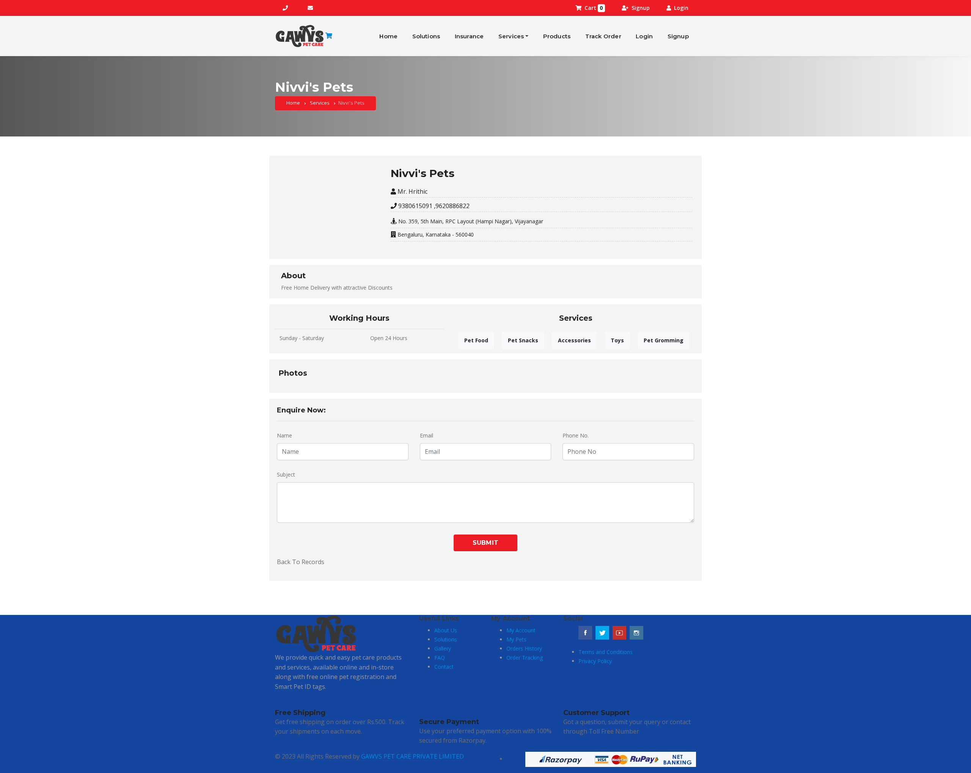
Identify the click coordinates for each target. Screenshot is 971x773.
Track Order (603, 36)
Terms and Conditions (605, 651)
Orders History (524, 648)
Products (557, 36)
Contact (444, 666)
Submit (485, 542)
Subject (286, 474)
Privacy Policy (595, 661)
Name (284, 435)
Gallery (442, 648)
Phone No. (575, 435)
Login (681, 7)
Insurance (469, 36)
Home (388, 36)
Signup (641, 7)
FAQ (439, 657)
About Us (445, 630)
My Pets (516, 639)
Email (426, 435)
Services (511, 36)
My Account (521, 630)
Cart (593, 7)
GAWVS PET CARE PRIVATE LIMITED (412, 756)
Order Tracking (524, 657)
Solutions (426, 36)
